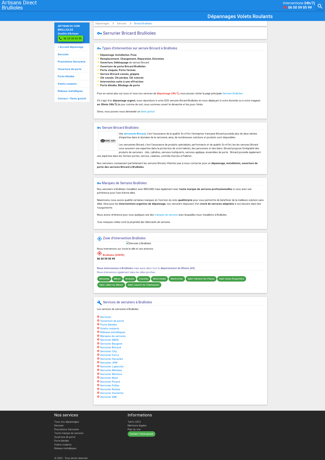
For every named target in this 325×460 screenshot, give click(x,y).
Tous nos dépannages (66, 421)
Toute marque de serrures (68, 433)
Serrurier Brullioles (232, 93)
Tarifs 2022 (134, 421)
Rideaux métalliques (65, 448)
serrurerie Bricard (135, 133)
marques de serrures (166, 214)
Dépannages (102, 23)
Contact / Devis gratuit (141, 433)
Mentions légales (137, 425)
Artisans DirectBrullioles (19, 5)
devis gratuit (148, 111)
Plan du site (134, 429)
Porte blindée (61, 440)
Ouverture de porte (64, 437)
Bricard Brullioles (143, 23)
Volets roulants (63, 444)
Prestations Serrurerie (66, 429)
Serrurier (121, 23)
